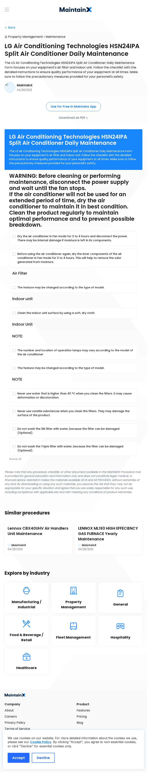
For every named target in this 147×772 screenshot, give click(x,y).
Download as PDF (72, 117)
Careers (11, 716)
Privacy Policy (15, 722)
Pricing (82, 716)
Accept (18, 757)
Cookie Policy (40, 742)
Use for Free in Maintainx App (73, 106)
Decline (43, 757)
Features (83, 710)
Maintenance (55, 37)
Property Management (25, 37)
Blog (80, 722)
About (9, 710)
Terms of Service (17, 729)
